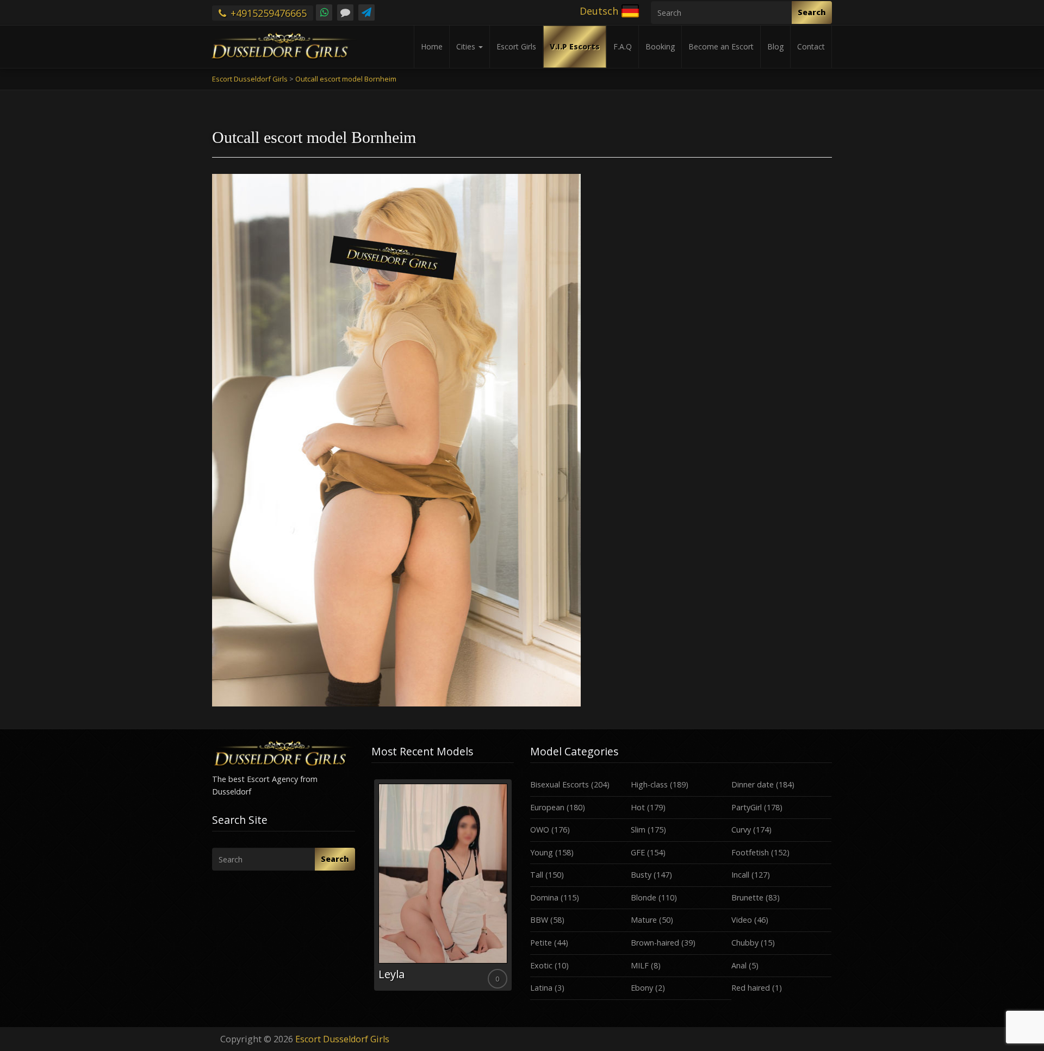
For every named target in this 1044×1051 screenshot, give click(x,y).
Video (741, 920)
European (547, 807)
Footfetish (750, 852)
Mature (644, 920)
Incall (740, 874)
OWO (539, 829)
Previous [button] (371, 889)
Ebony (642, 988)
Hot (638, 807)
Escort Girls (516, 46)
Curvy (741, 829)
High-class (649, 784)
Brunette (747, 897)
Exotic (541, 965)
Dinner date (752, 784)
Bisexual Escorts (559, 784)
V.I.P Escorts (575, 46)
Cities (466, 46)
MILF (640, 965)
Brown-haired (655, 942)
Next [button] (513, 889)
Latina (541, 988)
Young (541, 852)
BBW (539, 920)
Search (812, 12)
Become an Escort (721, 46)
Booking (660, 46)
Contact (811, 46)
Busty (641, 874)
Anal (739, 965)
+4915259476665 (267, 13)
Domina (544, 897)
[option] (443, 885)
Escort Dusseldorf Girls (342, 1039)
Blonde (643, 897)
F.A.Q (622, 46)
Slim (638, 829)
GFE (638, 852)
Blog (775, 46)
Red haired (750, 988)
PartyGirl (746, 807)
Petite (541, 942)
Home (432, 46)
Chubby (745, 942)
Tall (536, 874)
